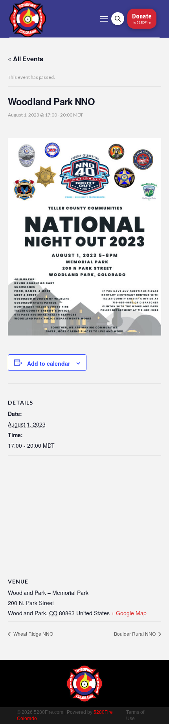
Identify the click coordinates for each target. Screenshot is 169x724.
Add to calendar (48, 363)
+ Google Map (129, 613)
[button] (104, 19)
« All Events (25, 58)
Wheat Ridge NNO (32, 633)
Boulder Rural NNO (135, 633)
